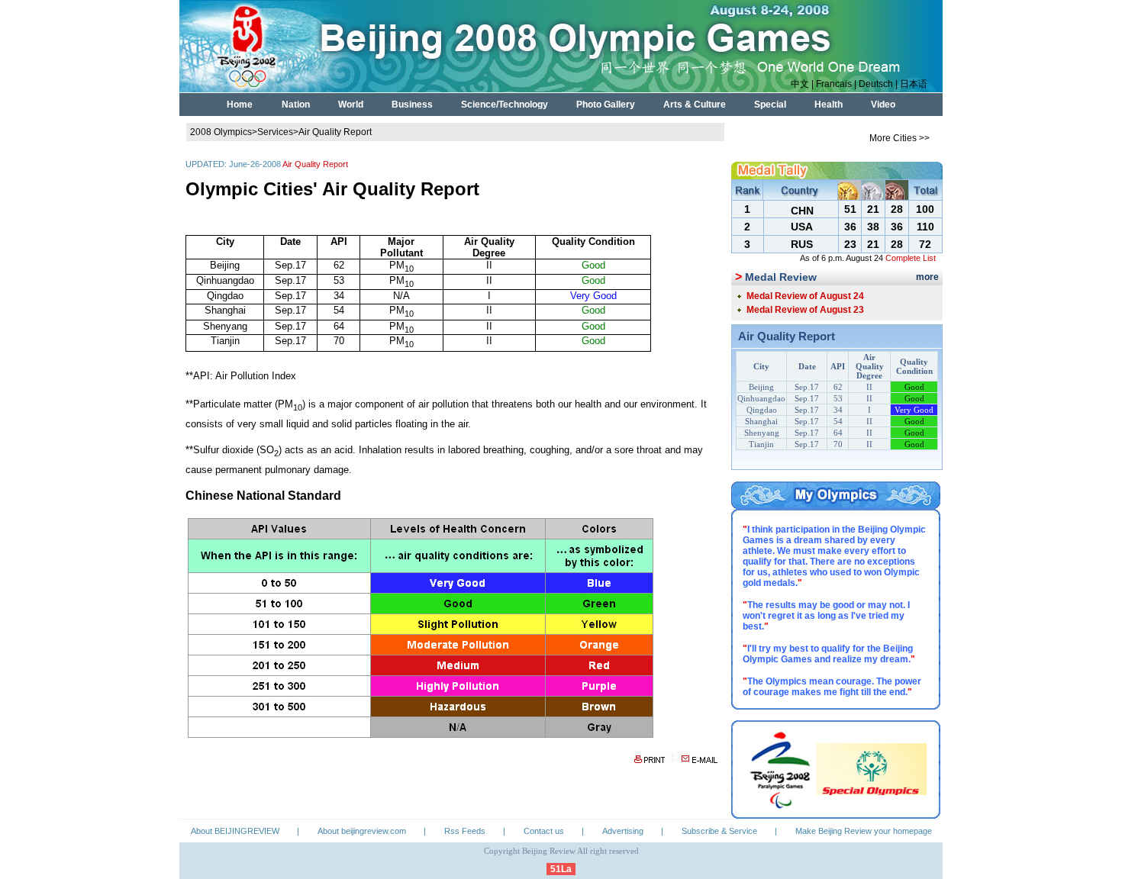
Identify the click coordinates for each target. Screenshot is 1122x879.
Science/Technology (504, 104)
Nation (296, 104)
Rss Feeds (464, 831)
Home (240, 104)
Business (412, 104)
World (350, 104)
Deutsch (876, 84)
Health (828, 104)
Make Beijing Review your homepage (863, 831)
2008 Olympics (221, 132)
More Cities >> (899, 138)
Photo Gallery (605, 104)
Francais (834, 84)
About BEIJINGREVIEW (235, 831)
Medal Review (781, 277)
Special (770, 104)
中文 (800, 84)
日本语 (913, 84)
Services (275, 132)
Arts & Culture (694, 104)
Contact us (544, 831)
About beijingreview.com (362, 831)
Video (883, 104)
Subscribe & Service (719, 831)
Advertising (622, 831)
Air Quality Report (335, 132)
